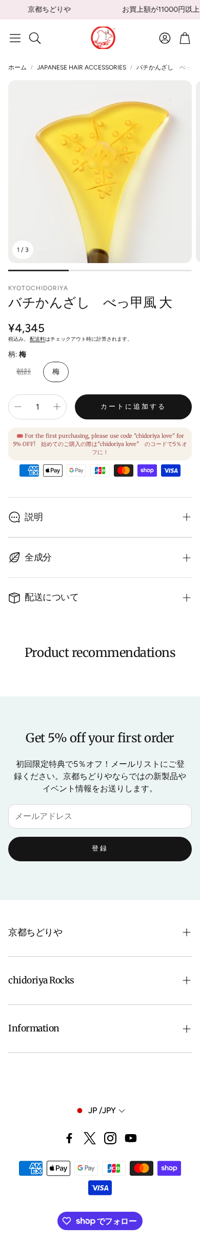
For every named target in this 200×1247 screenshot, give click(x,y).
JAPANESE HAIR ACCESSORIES (81, 67)
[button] (15, 38)
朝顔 (23, 371)
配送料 (37, 339)
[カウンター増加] (57, 406)
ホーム (17, 67)
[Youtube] (131, 1138)
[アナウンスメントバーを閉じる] (189, 7)
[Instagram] (110, 1138)
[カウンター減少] (18, 406)
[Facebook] (69, 1138)
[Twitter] (90, 1138)
